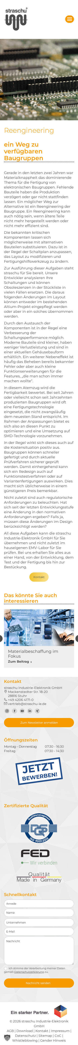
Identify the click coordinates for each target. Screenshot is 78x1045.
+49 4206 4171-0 (20, 700)
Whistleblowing (25, 1040)
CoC (58, 1036)
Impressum (60, 1031)
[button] (7, 1038)
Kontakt (39, 577)
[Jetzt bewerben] (39, 784)
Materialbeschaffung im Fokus (33, 654)
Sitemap (45, 1036)
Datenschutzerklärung (29, 971)
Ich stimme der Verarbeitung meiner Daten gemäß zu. (34, 970)
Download (24, 1031)
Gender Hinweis (53, 1040)
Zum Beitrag (18, 661)
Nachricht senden (38, 983)
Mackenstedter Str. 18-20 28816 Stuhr (26, 694)
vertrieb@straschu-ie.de (26, 704)
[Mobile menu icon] (69, 19)
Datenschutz (25, 1036)
